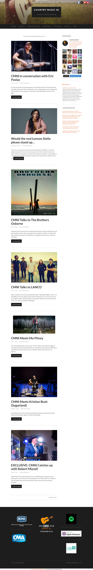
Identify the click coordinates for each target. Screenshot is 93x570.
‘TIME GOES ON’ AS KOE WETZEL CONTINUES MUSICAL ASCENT (70, 127)
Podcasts (21, 26)
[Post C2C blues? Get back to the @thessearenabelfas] (64, 51)
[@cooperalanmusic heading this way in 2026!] (75, 61)
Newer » (53, 497)
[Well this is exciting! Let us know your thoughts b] (75, 71)
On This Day (67, 84)
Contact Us (67, 26)
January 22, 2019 (15, 145)
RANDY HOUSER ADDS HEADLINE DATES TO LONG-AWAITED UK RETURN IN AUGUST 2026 (70, 122)
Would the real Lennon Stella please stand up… (31, 140)
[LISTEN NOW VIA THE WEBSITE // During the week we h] (64, 56)
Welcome (13, 26)
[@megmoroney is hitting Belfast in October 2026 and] (75, 56)
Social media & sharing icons (38, 569)
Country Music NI (46, 10)
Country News (46, 26)
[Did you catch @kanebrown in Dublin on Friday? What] (80, 66)
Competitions (58, 26)
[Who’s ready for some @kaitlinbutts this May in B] (75, 51)
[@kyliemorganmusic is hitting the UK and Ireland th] (80, 61)
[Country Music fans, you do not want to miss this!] (69, 71)
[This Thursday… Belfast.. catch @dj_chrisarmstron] (80, 71)
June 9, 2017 (14, 472)
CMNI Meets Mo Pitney (27, 338)
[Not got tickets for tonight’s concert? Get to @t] (64, 71)
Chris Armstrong (25, 83)
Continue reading (16, 97)
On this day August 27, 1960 (69, 87)
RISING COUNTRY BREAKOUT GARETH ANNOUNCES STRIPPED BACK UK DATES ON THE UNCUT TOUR (72, 117)
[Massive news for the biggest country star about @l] (75, 66)
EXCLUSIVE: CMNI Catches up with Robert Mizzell (32, 467)
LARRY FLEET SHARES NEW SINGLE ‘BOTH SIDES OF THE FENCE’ (71, 131)
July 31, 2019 (14, 83)
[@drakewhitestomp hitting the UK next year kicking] (69, 56)
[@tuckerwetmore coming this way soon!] (64, 66)
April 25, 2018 (15, 408)
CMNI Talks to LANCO (26, 287)
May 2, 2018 (14, 227)
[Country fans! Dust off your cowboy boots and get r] (80, 51)
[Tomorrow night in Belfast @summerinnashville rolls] (69, 61)
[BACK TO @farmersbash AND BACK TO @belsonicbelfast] (80, 56)
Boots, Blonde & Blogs (34, 26)
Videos (75, 26)
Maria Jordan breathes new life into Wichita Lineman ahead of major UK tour (71, 112)
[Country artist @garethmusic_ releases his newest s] (69, 51)
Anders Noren (74, 562)
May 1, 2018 (14, 290)
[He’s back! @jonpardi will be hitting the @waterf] (64, 61)
